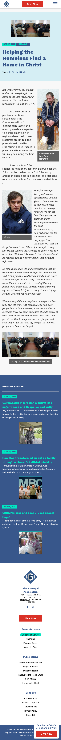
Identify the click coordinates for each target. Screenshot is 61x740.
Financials (30, 638)
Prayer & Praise (30, 666)
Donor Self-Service (31, 634)
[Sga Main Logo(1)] (30, 577)
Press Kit (30, 714)
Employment (30, 706)
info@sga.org (25, 600)
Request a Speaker (30, 702)
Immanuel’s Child (30, 683)
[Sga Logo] (6, 4)
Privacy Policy (30, 710)
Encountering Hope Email (30, 674)
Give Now (32, 4)
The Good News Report (30, 662)
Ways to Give (30, 647)
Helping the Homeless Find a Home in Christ (24, 58)
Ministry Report (30, 670)
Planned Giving (30, 643)
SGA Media (30, 679)
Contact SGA (30, 698)
